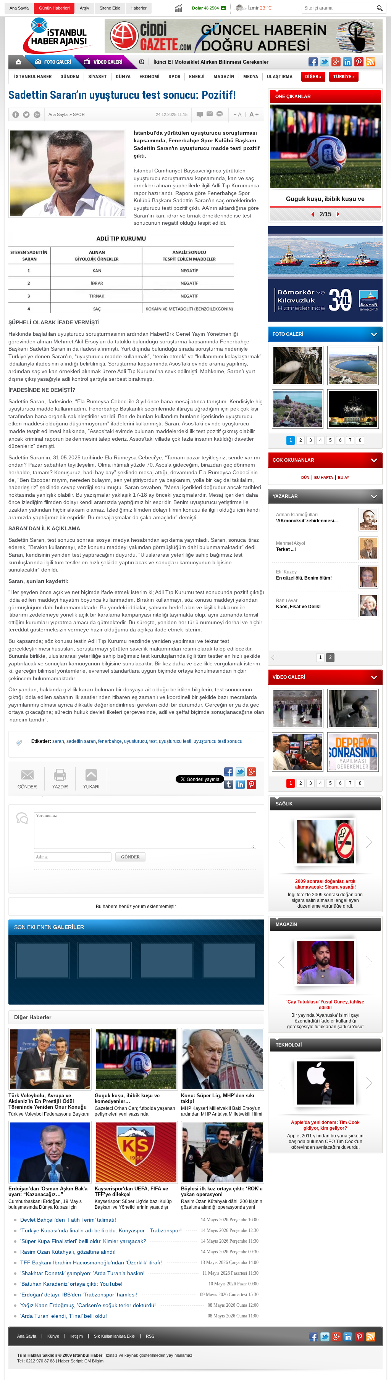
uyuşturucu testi (175, 741)
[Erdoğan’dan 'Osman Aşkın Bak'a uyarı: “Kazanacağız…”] (50, 1152)
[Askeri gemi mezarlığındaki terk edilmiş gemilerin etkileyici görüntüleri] (297, 365)
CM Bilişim (93, 1361)
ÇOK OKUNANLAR (293, 460)
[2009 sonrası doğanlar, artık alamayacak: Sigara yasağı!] (325, 842)
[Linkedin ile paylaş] (347, 61)
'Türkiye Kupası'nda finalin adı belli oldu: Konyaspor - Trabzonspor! (101, 1230)
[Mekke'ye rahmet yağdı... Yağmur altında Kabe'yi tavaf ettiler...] (297, 708)
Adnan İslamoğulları (307, 517)
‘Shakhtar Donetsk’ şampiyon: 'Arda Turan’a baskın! (82, 1273)
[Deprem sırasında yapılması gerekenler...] (353, 752)
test (153, 741)
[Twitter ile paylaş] (324, 61)
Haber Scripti (70, 1361)
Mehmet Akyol (290, 546)
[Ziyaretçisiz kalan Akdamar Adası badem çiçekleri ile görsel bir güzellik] (297, 409)
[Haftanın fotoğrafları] (353, 409)
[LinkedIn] (240, 784)
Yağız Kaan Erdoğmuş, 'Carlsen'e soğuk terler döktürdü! (88, 1305)
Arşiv (84, 8)
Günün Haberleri (54, 8)
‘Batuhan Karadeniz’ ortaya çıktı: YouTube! (71, 1284)
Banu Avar (298, 603)
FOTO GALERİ (288, 334)
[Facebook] (15, 114)
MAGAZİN (286, 924)
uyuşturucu (135, 741)
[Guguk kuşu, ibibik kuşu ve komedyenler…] (136, 1059)
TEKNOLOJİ (289, 1045)
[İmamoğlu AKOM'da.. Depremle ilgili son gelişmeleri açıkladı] (297, 752)
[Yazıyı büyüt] (254, 114)
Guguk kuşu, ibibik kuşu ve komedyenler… (204, 64)
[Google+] (37, 114)
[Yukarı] (91, 779)
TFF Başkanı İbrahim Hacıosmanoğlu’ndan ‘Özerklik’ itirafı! (91, 1262)
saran (58, 741)
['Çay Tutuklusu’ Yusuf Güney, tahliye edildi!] (325, 963)
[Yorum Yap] (200, 114)
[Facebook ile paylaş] (313, 61)
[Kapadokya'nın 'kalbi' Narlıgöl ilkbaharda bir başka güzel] (353, 365)
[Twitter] (26, 114)
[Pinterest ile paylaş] (359, 61)
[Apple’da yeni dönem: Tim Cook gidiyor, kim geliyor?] (325, 1083)
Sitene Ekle (110, 8)
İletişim (76, 1336)
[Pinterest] (251, 784)
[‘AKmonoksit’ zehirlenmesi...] (368, 519)
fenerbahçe (110, 741)
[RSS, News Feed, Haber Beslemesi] (370, 61)
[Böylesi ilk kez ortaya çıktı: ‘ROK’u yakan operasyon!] (222, 1152)
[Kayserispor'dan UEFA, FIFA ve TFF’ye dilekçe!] (136, 1152)
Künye (53, 1336)
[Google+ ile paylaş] (336, 61)
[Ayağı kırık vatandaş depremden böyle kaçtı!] (353, 708)
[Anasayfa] (18, 62)
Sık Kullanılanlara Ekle (114, 1336)
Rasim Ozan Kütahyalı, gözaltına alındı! (68, 1252)
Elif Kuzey (304, 575)
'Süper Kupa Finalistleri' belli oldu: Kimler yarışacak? (83, 1241)
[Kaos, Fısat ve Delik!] (368, 605)
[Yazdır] (220, 114)
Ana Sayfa (19, 8)
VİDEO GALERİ (289, 677)
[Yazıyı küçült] (237, 114)
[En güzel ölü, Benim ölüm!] (368, 577)
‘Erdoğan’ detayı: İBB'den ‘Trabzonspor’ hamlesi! (78, 1294)
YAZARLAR (285, 496)
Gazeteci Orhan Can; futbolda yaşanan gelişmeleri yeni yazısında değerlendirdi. (135, 1105)
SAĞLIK (284, 804)
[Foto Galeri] (54, 62)
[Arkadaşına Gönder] (210, 114)
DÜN (305, 477)
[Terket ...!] (368, 548)
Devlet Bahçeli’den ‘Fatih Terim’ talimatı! (68, 1220)
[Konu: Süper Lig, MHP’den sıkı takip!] (222, 1059)
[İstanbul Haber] (56, 53)
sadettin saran (81, 741)
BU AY (343, 477)
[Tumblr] (228, 784)
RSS (150, 1336)
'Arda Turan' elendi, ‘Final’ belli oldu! (63, 1316)
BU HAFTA (323, 477)
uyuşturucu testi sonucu (218, 741)
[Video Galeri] (104, 62)
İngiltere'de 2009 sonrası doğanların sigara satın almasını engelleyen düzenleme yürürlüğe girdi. (325, 894)
